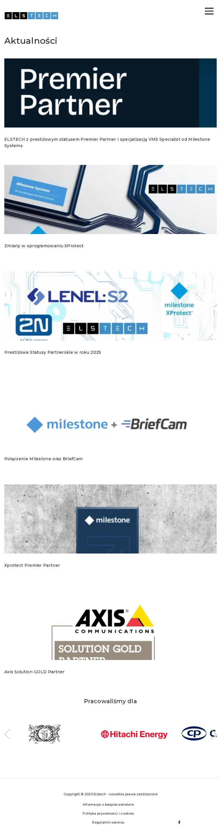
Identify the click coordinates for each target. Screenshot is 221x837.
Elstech (31, 18)
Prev (7, 734)
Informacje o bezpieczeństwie (108, 804)
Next (214, 734)
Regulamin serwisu (108, 822)
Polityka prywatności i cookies (108, 813)
